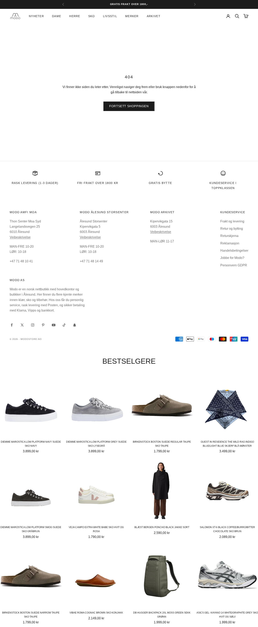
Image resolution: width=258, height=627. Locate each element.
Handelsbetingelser (234, 250)
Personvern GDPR (233, 265)
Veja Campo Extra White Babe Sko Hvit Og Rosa (96, 529)
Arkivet (153, 16)
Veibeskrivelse (20, 237)
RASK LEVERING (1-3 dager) (35, 183)
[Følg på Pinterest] (43, 325)
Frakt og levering (232, 221)
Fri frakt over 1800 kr (97, 183)
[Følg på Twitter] (22, 325)
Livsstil (110, 16)
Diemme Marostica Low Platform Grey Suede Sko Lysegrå (96, 443)
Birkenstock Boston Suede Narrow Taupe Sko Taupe (30, 614)
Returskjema (229, 236)
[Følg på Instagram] (33, 325)
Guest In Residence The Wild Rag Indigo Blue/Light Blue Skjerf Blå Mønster (227, 443)
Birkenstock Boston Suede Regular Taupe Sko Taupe (162, 443)
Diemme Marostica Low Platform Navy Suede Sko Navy (31, 443)
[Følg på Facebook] (12, 325)
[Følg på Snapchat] (75, 325)
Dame (56, 16)
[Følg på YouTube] (54, 325)
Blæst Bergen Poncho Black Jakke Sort (161, 527)
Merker (132, 16)
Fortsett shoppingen (129, 106)
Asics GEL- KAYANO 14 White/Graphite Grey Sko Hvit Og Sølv (227, 614)
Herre (74, 16)
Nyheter (36, 16)
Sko (91, 16)
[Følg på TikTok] (64, 325)
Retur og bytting (231, 228)
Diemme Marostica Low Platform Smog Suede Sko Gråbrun (30, 529)
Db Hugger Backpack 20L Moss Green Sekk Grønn (161, 614)
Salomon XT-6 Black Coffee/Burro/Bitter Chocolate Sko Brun (227, 529)
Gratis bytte (160, 183)
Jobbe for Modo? (232, 258)
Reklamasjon (229, 243)
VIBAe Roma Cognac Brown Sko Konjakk (96, 612)
